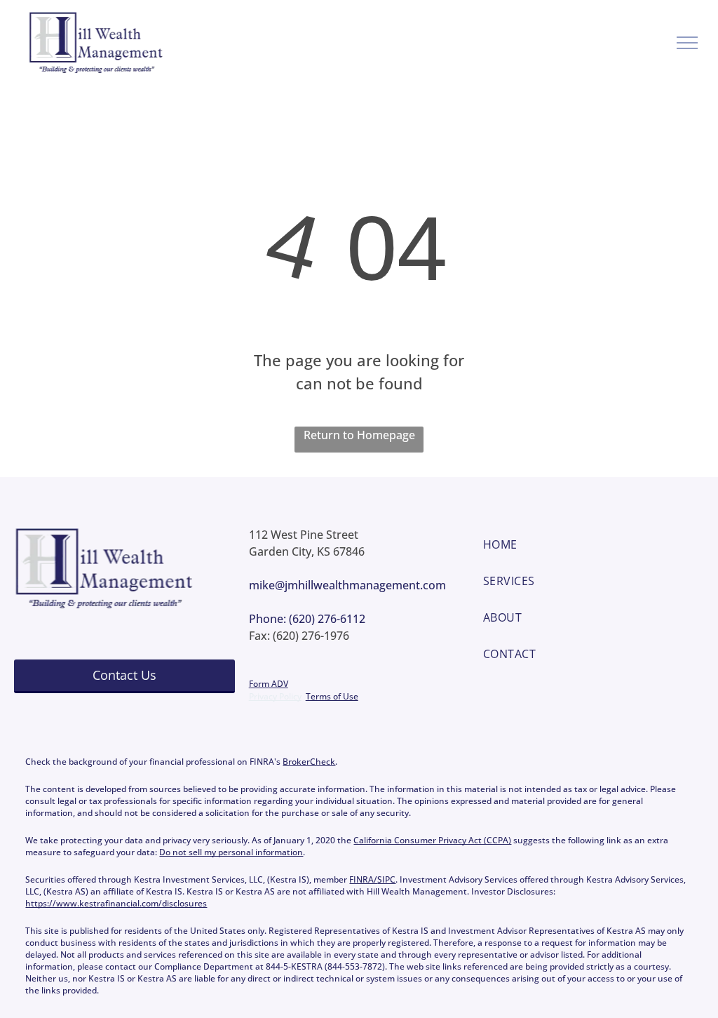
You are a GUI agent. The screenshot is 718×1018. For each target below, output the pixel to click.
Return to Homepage (359, 435)
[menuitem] (593, 544)
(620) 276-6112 (327, 619)
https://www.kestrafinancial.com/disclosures (116, 903)
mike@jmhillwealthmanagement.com (347, 585)
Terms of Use (332, 696)
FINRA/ (363, 879)
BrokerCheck (309, 762)
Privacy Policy (275, 696)
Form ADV (268, 684)
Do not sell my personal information (231, 852)
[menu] (687, 43)
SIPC (386, 879)
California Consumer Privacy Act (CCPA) (432, 840)
